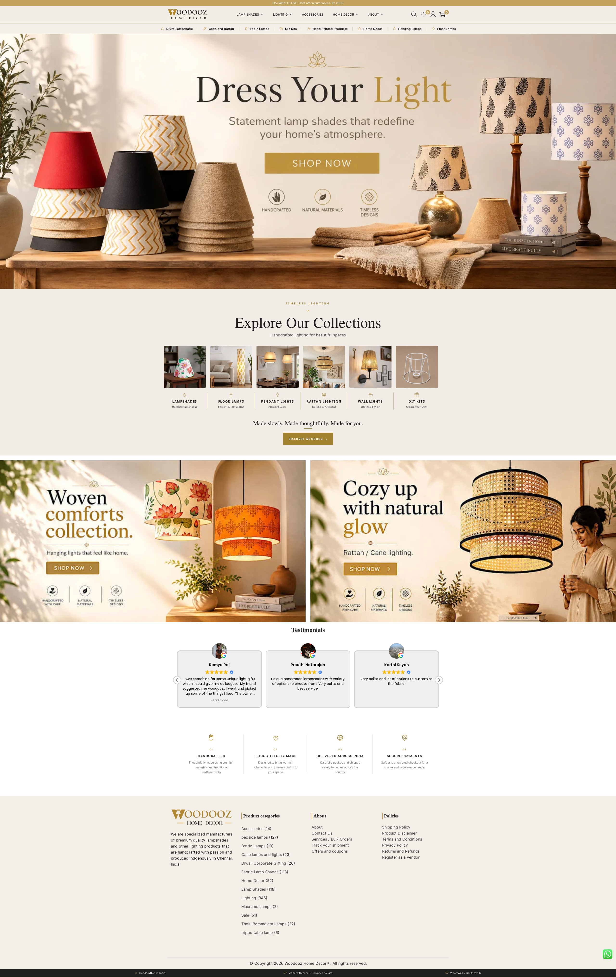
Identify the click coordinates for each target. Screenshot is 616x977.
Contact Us (322, 833)
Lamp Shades (248, 14)
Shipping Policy (396, 827)
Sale (245, 915)
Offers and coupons (330, 851)
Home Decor (343, 14)
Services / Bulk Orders (332, 839)
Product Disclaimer (399, 833)
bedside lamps (254, 837)
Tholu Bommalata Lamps (263, 923)
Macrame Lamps (256, 906)
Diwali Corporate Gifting (263, 863)
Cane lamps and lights (261, 854)
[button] (439, 680)
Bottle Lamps (253, 845)
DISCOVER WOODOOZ (308, 439)
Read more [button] (219, 700)
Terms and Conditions (402, 839)
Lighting (280, 14)
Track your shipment (330, 845)
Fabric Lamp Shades (259, 871)
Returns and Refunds (401, 851)
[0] (423, 14)
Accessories (312, 14)
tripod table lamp (257, 932)
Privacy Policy (395, 845)
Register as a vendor (401, 857)
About (373, 14)
